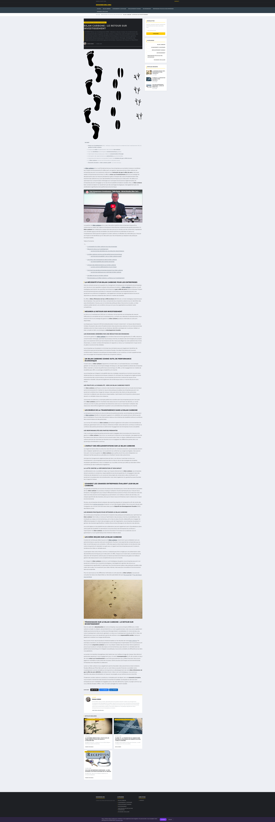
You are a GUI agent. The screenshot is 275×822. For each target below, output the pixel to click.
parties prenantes (98, 504)
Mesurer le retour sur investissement (97, 249)
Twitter (95, 689)
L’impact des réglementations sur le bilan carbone (101, 265)
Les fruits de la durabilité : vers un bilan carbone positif (106, 256)
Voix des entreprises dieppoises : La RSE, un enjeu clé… (158, 85)
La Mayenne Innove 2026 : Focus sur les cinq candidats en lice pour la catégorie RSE (97, 739)
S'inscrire (156, 33)
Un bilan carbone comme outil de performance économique (104, 254)
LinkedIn (114, 689)
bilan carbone (89, 168)
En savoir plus (119, 820)
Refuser (170, 819)
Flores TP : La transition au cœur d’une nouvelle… (158, 79)
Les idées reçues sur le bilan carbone (97, 275)
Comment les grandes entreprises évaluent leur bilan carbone (105, 270)
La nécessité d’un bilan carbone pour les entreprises (102, 246)
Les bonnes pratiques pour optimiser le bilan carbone (106, 272)
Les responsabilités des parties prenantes (102, 261)
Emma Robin (96, 699)
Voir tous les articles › (98, 710)
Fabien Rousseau (89, 746)
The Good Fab (127, 575)
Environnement (147, 8)
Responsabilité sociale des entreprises (163, 8)
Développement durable (134, 8)
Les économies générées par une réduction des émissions (107, 251)
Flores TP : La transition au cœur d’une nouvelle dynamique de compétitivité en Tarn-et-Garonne (128, 739)
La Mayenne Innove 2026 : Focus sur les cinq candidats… (158, 72)
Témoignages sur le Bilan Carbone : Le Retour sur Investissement (105, 278)
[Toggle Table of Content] (85, 244)
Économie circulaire (102, 11)
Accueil (99, 8)
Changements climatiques (119, 8)
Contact (176, 1)
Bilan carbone (107, 8)
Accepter (163, 819)
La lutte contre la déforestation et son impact (104, 267)
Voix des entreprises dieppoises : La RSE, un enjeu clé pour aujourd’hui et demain (98, 770)
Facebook (104, 689)
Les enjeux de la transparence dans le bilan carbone (102, 259)
